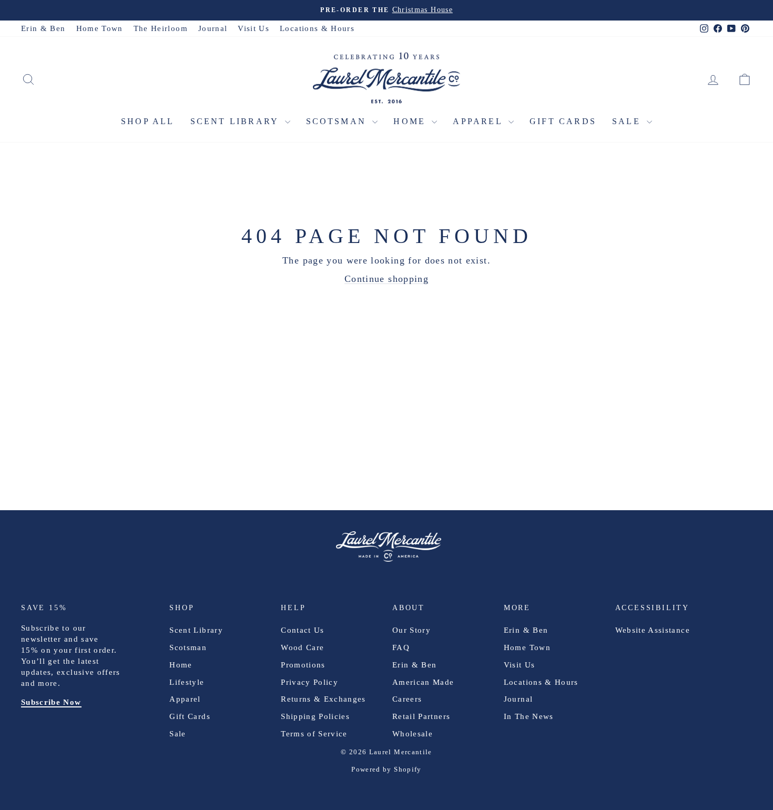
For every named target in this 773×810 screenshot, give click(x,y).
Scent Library (236, 121)
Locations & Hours (317, 28)
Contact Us (302, 630)
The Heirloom (161, 28)
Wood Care (302, 647)
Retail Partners (421, 716)
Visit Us (253, 28)
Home (411, 121)
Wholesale (412, 734)
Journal (212, 28)
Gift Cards (563, 121)
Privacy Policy (309, 682)
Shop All (148, 121)
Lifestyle (186, 682)
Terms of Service (314, 734)
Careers (407, 699)
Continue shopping (386, 279)
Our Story (411, 630)
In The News (529, 716)
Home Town (99, 28)
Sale (628, 121)
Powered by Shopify (386, 769)
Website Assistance (652, 630)
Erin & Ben (43, 28)
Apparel (479, 121)
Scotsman (338, 121)
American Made (423, 682)
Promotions (303, 665)
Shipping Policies (315, 716)
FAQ (401, 647)
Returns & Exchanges (323, 699)
